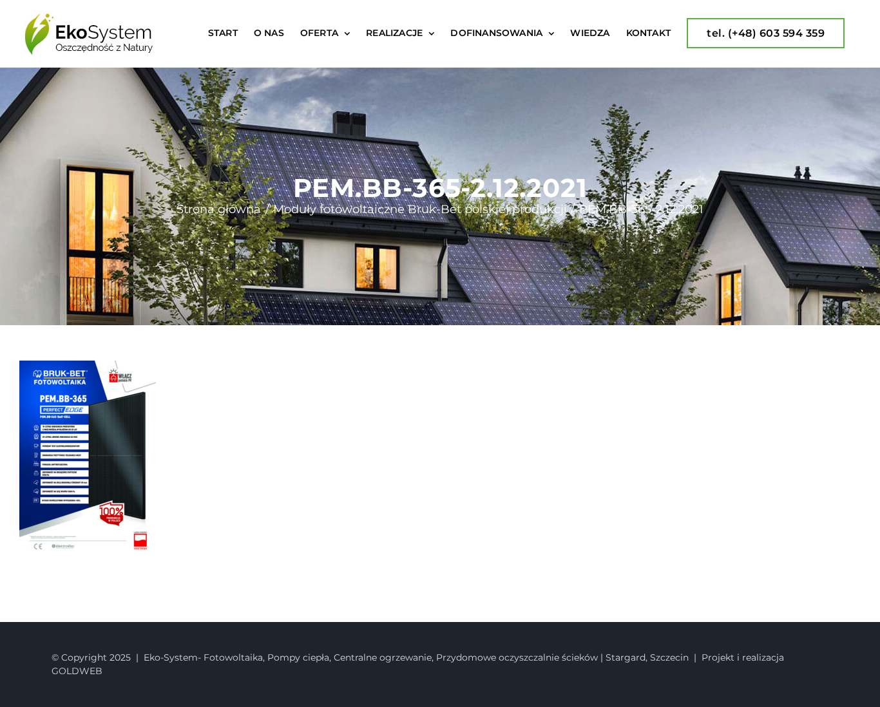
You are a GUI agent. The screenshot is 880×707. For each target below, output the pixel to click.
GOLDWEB (77, 671)
